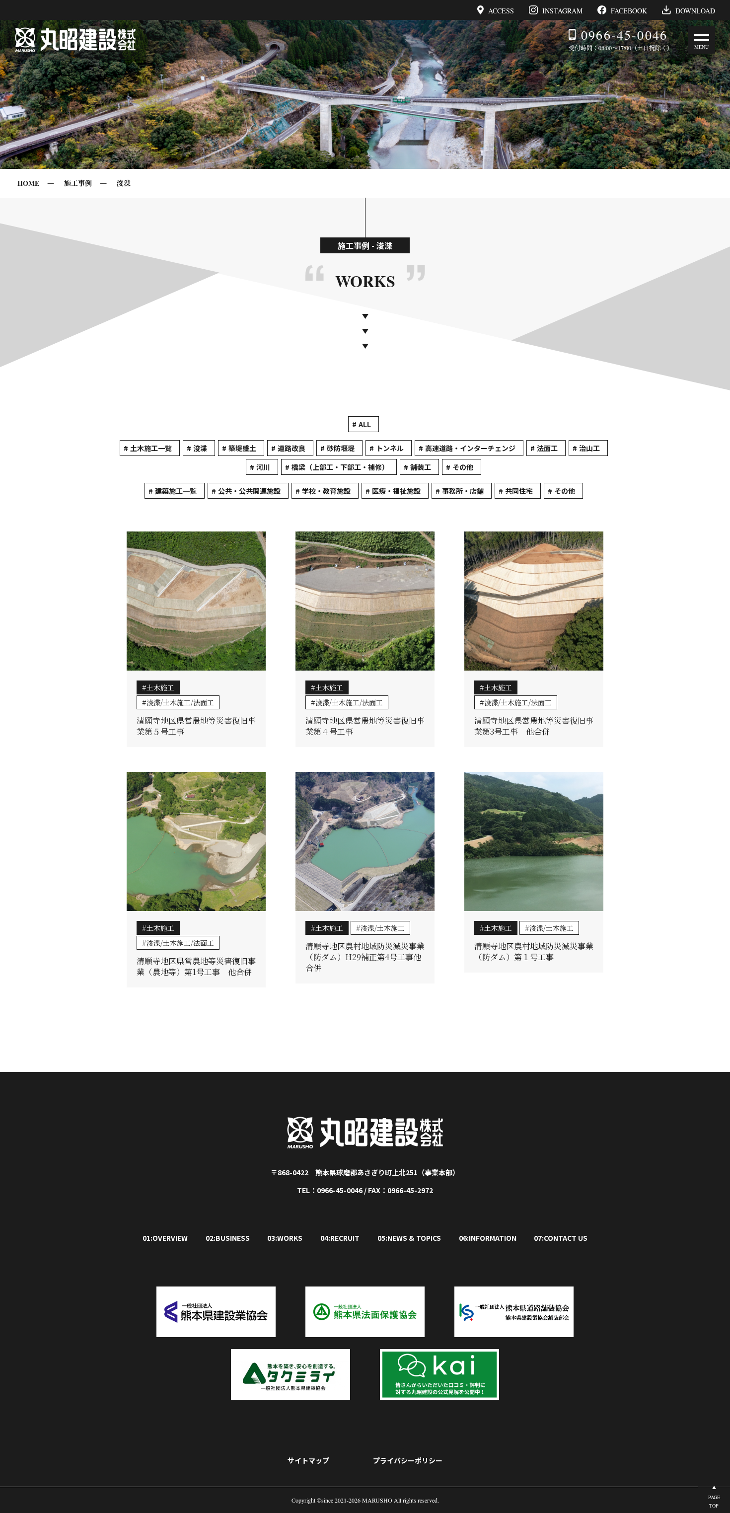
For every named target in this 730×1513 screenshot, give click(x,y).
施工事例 (78, 183)
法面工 (547, 448)
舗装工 (420, 467)
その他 (462, 467)
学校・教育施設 (326, 491)
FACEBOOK (629, 10)
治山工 (589, 448)
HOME (28, 183)
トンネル (390, 448)
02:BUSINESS (228, 1238)
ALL (365, 424)
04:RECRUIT (340, 1238)
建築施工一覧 (176, 491)
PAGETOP (714, 1501)
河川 (263, 467)
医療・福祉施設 (396, 491)
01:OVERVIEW (165, 1238)
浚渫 (124, 183)
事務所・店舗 (463, 491)
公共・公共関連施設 (249, 491)
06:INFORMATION (487, 1238)
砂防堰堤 (341, 448)
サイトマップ (308, 1460)
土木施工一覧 (151, 448)
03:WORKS (284, 1238)
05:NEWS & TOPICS (409, 1238)
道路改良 (291, 448)
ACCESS (501, 10)
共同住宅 (519, 491)
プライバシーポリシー (407, 1460)
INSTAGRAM (562, 10)
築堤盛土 (242, 448)
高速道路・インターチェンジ (470, 448)
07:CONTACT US (560, 1238)
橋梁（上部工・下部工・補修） (340, 467)
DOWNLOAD (695, 10)
